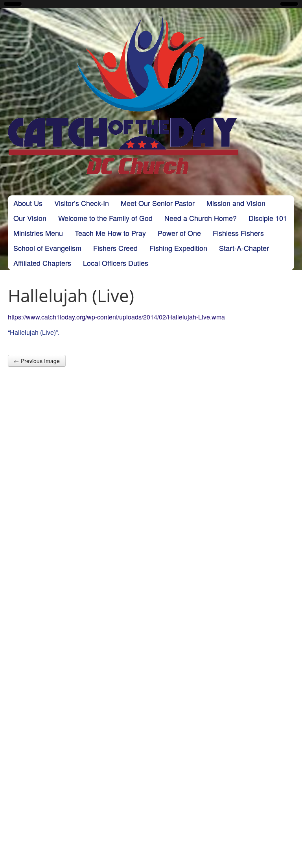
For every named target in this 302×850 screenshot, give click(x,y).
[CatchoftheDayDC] (123, 95)
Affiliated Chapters (42, 263)
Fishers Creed (115, 248)
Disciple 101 (268, 218)
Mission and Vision (235, 203)
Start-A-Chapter (244, 248)
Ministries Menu (38, 233)
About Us (27, 203)
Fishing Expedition (178, 248)
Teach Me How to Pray (110, 233)
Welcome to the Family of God (105, 218)
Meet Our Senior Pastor (158, 203)
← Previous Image (37, 361)
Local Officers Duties (115, 263)
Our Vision (29, 218)
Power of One (179, 233)
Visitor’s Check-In (81, 203)
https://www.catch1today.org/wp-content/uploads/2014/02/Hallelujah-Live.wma (116, 316)
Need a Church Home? (200, 218)
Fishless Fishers (238, 233)
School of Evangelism (47, 248)
